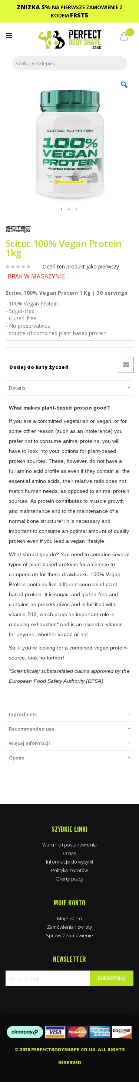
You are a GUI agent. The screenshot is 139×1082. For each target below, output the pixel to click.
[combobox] (69, 63)
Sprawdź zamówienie (69, 935)
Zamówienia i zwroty (69, 927)
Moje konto (69, 918)
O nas (69, 853)
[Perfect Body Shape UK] (69, 40)
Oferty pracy (69, 878)
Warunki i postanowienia (69, 844)
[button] (124, 90)
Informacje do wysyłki (69, 861)
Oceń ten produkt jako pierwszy (81, 266)
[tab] (69, 387)
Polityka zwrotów (69, 870)
